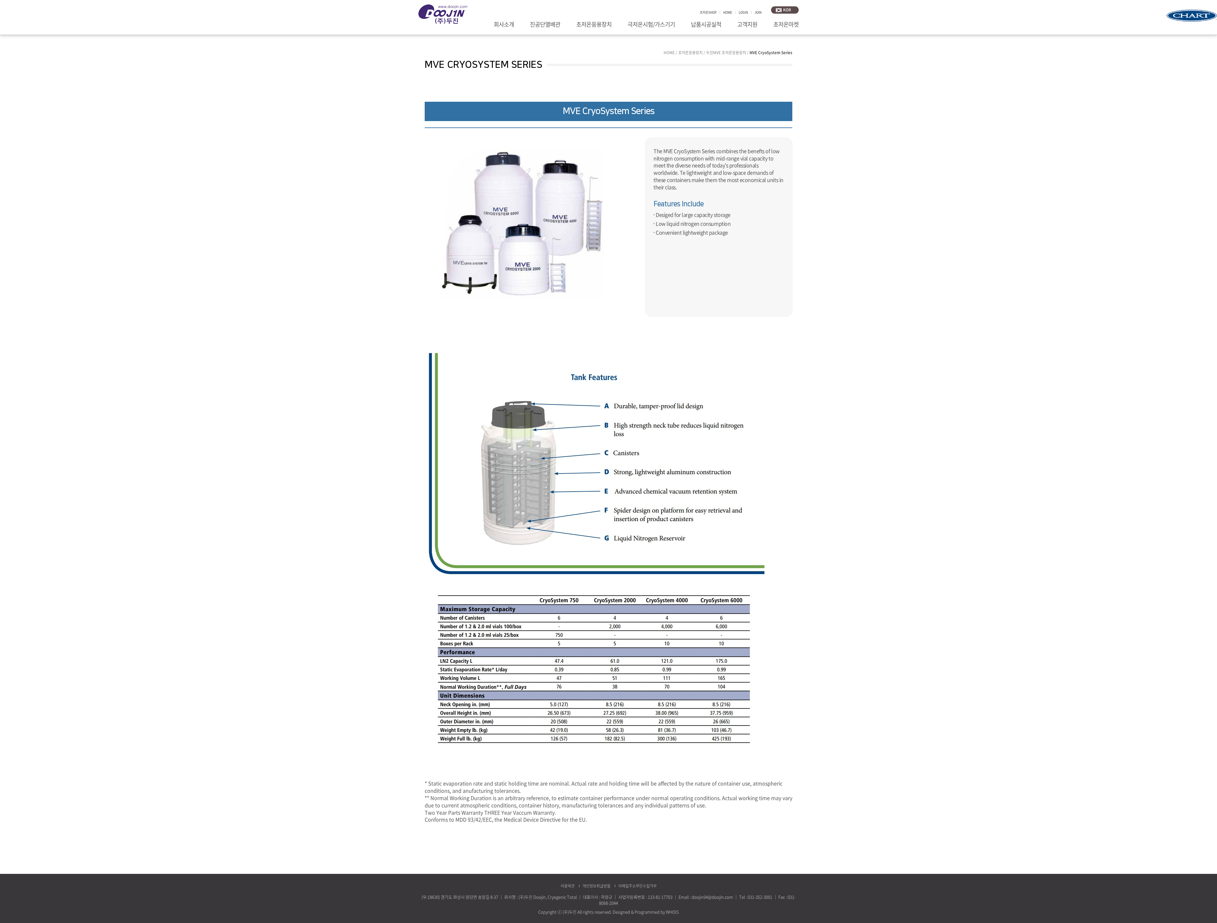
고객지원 (747, 25)
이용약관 (568, 886)
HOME (727, 12)
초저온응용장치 (594, 25)
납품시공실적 (706, 25)
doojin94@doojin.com (712, 897)
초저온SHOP (708, 12)
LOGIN (743, 12)
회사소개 (504, 25)
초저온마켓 (786, 25)
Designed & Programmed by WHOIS (646, 912)
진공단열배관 (545, 25)
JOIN (758, 12)
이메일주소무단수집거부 (637, 886)
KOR (787, 10)
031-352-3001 (760, 897)
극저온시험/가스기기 (651, 25)
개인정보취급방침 (596, 886)
